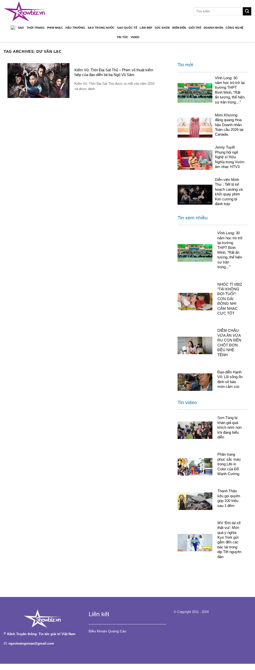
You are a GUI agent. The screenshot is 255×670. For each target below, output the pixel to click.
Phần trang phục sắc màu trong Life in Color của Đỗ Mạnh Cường (229, 464)
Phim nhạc (55, 27)
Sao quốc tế (127, 27)
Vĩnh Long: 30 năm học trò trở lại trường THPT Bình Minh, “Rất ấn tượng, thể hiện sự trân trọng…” (230, 90)
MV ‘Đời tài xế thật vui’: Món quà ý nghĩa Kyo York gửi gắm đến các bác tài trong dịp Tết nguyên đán (229, 540)
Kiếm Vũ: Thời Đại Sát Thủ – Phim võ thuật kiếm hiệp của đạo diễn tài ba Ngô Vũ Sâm (113, 72)
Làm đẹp (146, 27)
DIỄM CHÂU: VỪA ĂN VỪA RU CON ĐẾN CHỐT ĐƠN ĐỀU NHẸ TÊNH (229, 342)
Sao (21, 27)
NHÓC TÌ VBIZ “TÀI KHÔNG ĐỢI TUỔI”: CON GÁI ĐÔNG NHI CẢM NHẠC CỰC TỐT (229, 299)
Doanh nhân (213, 27)
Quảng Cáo (117, 631)
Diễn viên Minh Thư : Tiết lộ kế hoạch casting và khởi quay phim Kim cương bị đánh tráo (229, 191)
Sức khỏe (162, 27)
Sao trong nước (101, 27)
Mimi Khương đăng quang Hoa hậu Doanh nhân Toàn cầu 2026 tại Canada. (229, 125)
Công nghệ (234, 27)
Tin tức (122, 37)
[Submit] (247, 11)
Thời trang (36, 27)
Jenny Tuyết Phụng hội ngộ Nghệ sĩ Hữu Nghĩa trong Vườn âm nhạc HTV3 (229, 157)
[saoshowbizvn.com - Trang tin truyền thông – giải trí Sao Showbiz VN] (24, 11)
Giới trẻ (195, 27)
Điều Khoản (98, 631)
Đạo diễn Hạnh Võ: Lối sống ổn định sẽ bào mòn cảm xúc (230, 379)
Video (135, 37)
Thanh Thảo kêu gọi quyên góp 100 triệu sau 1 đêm (228, 498)
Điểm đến (179, 27)
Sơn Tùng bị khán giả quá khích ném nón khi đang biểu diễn (229, 427)
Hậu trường (75, 27)
